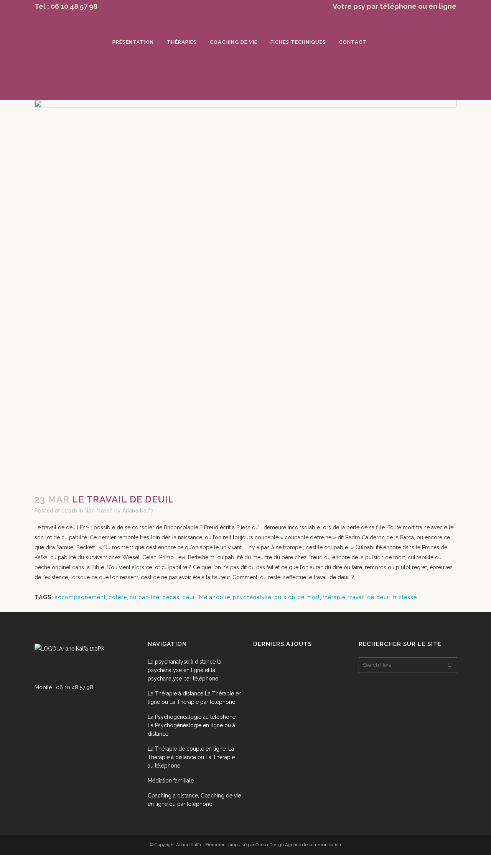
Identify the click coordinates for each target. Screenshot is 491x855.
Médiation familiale (171, 781)
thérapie (334, 597)
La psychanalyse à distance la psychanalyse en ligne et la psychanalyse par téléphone (184, 670)
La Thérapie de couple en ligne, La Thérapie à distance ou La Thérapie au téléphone (191, 757)
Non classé (98, 510)
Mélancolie (214, 597)
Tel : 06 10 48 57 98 (66, 6)
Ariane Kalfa (137, 510)
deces (171, 597)
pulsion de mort (297, 597)
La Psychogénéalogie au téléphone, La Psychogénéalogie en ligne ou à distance (192, 725)
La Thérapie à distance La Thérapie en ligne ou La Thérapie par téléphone (195, 697)
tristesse (405, 597)
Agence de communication (313, 844)
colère (118, 597)
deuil (189, 597)
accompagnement (80, 597)
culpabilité (145, 597)
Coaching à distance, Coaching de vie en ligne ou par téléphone (194, 799)
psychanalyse (252, 597)
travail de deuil (369, 597)
